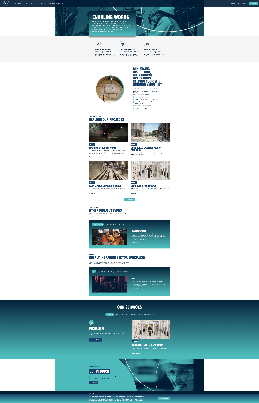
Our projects (129, 199)
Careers (233, 3)
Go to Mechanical (95, 339)
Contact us (253, 3)
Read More (135, 242)
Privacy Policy (139, 400)
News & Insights (242, 3)
